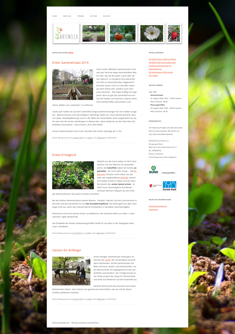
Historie (93, 16)
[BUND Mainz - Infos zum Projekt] (162, 173)
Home (54, 16)
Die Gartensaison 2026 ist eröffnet (162, 59)
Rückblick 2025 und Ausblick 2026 (162, 62)
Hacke (107, 260)
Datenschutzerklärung (158, 206)
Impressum (153, 209)
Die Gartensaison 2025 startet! (161, 72)
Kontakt (106, 16)
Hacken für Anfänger (66, 250)
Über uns (67, 16)
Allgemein (101, 138)
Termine (80, 16)
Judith (70, 53)
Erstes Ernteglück (64, 155)
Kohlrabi (124, 177)
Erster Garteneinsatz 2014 (70, 62)
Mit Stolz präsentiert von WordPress (85, 322)
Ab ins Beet (153, 75)
